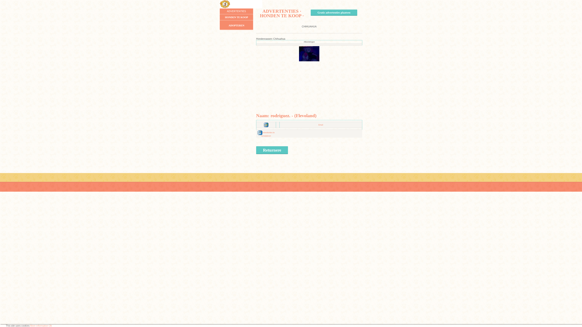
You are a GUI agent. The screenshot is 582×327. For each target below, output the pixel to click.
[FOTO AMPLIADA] (309, 54)
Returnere (272, 150)
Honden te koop (236, 17)
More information (39, 325)
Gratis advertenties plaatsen (334, 12)
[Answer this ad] (266, 125)
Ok (50, 325)
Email (320, 125)
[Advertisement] (309, 82)
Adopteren (236, 25)
